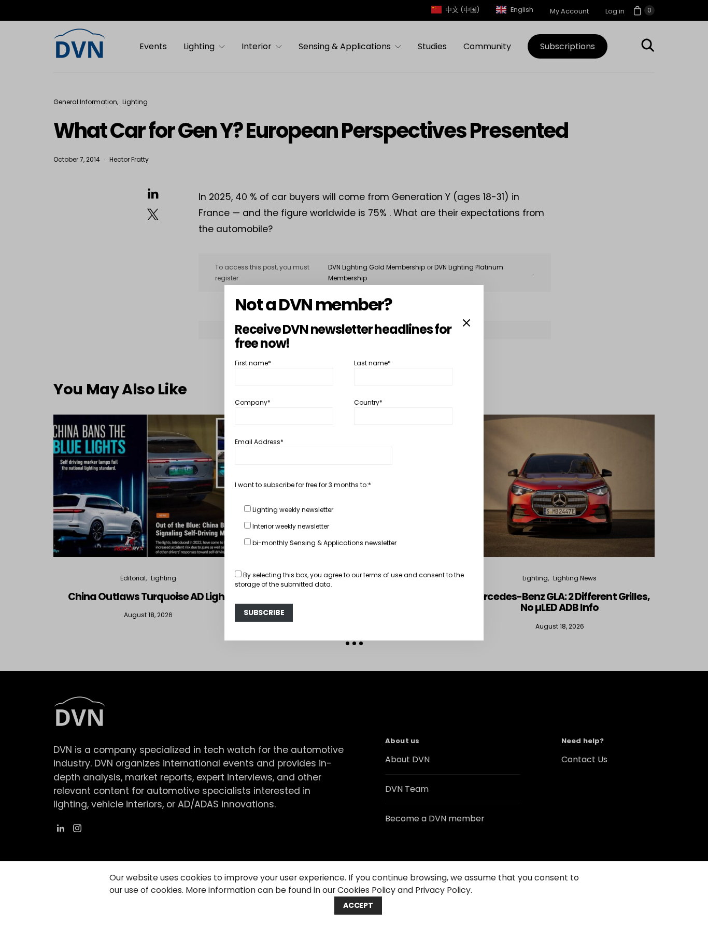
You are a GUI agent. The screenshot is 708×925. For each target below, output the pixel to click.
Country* (368, 402)
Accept (358, 905)
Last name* (372, 362)
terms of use (382, 575)
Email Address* (259, 441)
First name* (253, 362)
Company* (253, 402)
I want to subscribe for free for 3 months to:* (303, 484)
